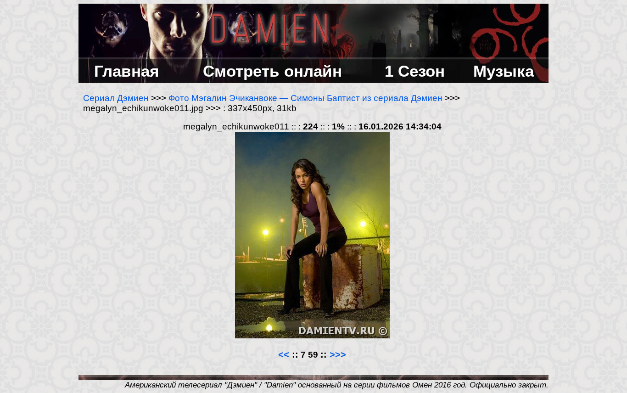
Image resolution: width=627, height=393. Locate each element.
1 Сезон (415, 71)
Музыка (503, 71)
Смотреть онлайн (272, 71)
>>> (338, 354)
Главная (126, 71)
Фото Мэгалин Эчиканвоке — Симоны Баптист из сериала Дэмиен (305, 98)
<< (285, 354)
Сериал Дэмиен (116, 98)
